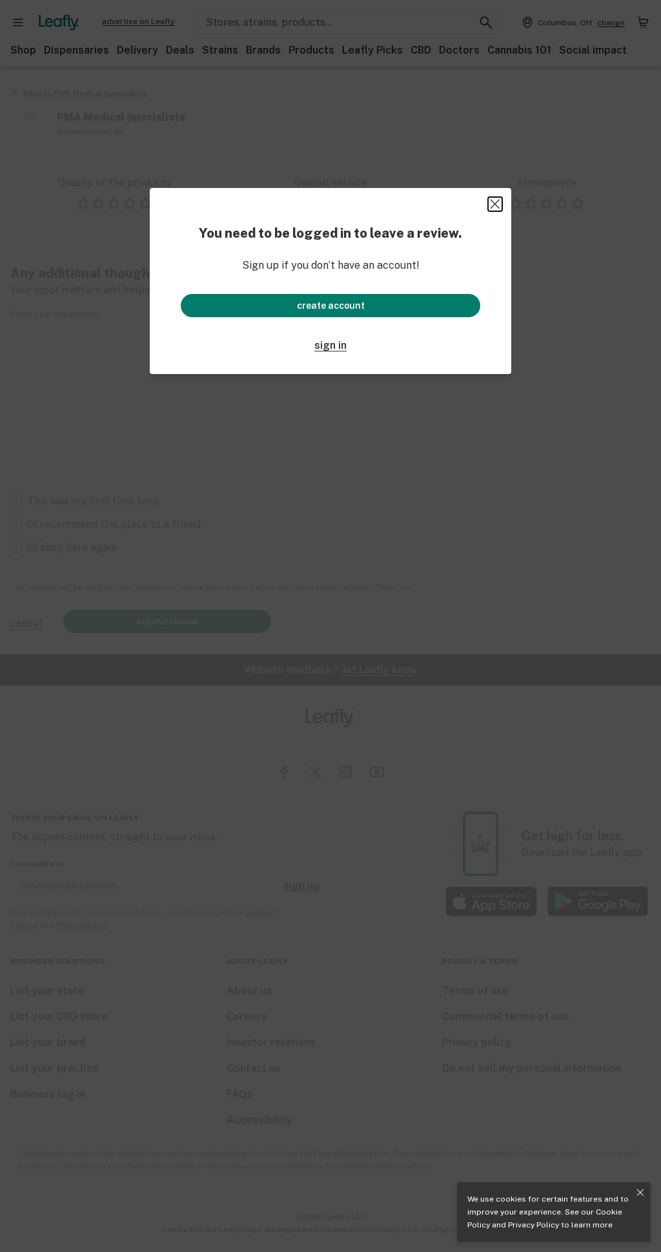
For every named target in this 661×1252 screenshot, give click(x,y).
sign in (330, 345)
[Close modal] (495, 204)
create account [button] (331, 305)
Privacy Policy (533, 1224)
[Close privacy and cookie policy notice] (640, 1192)
